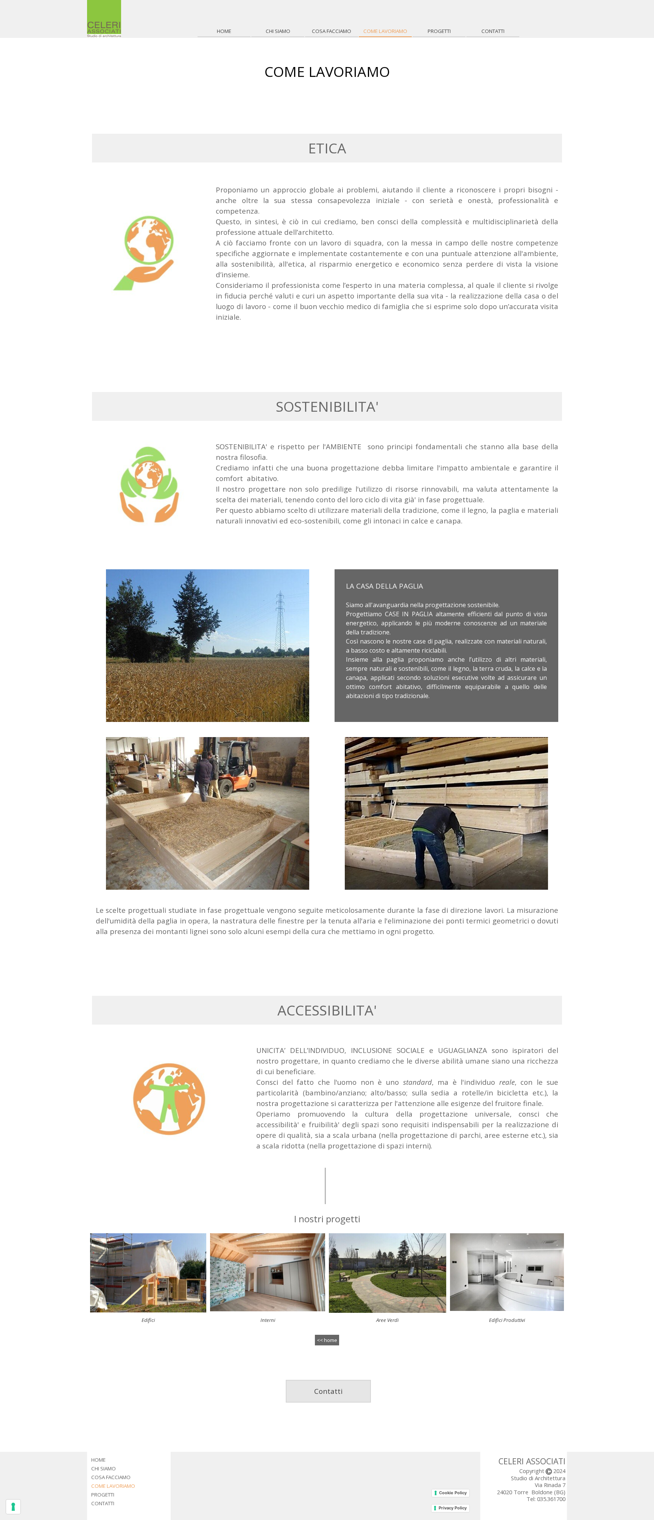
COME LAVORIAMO (385, 31)
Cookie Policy (453, 1492)
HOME (224, 31)
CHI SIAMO (278, 31)
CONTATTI (493, 31)
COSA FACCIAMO (331, 31)
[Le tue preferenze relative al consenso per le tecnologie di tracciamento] (13, 1507)
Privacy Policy (453, 1508)
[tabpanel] (327, 71)
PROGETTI (439, 31)
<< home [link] (327, 1340)
